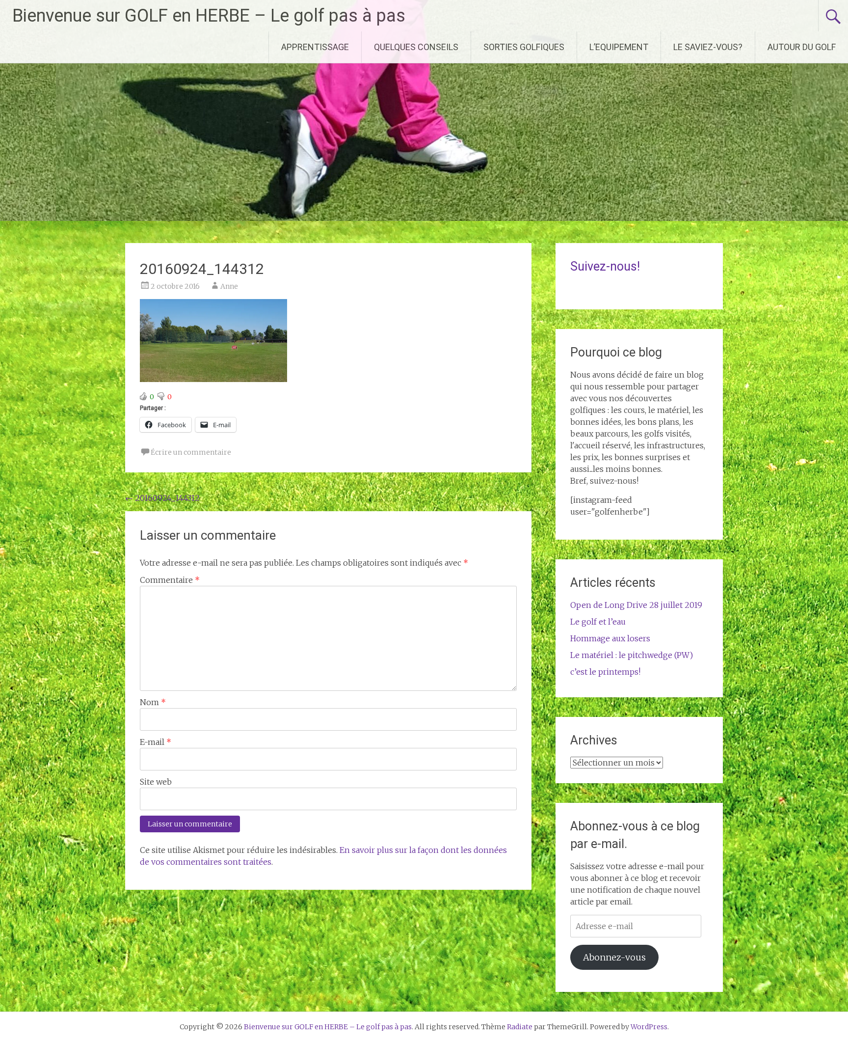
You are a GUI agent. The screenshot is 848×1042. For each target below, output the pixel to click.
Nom (153, 702)
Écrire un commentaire (191, 452)
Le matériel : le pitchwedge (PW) (631, 655)
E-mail (155, 742)
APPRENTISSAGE (315, 47)
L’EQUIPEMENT (618, 47)
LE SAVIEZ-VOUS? (707, 47)
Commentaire (170, 580)
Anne (229, 286)
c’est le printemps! (605, 672)
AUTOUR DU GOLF (802, 47)
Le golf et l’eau (598, 622)
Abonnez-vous (614, 957)
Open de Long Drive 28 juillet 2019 (636, 605)
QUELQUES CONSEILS (416, 47)
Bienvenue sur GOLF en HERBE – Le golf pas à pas (208, 15)
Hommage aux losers (610, 638)
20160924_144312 (162, 498)
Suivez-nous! (605, 266)
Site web (156, 782)
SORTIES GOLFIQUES (523, 47)
